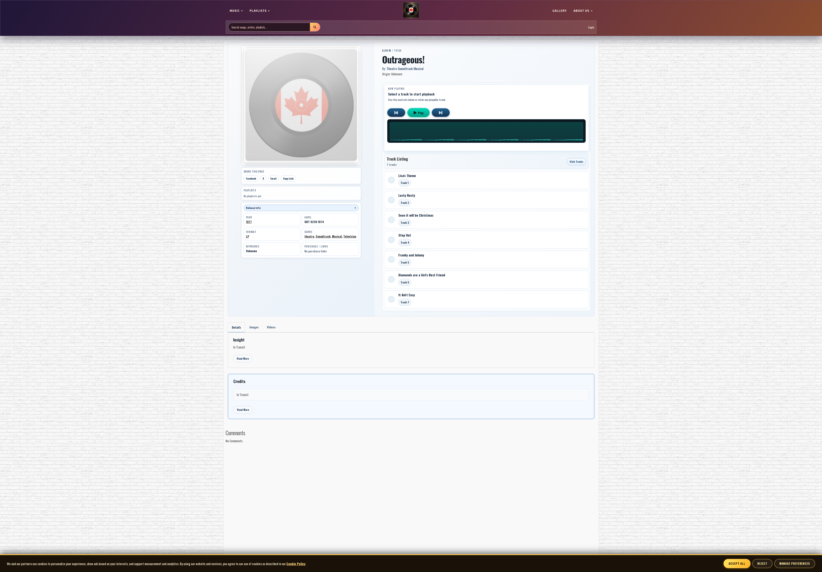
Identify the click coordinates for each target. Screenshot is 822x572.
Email (273, 178)
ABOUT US (581, 10)
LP (247, 236)
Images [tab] (254, 327)
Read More (243, 358)
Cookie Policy (295, 563)
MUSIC (235, 10)
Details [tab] (236, 327)
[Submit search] (315, 27)
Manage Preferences (794, 563)
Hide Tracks (576, 161)
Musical (337, 236)
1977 (249, 222)
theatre (309, 236)
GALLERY (559, 10)
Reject (762, 563)
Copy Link (288, 178)
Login (591, 27)
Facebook (251, 178)
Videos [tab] (271, 327)
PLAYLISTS (259, 10)
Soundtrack (323, 236)
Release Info (301, 208)
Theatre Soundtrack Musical (405, 68)
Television (349, 236)
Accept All (737, 563)
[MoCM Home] (411, 10)
